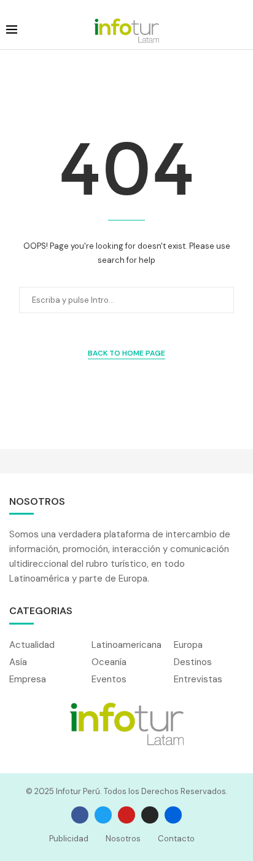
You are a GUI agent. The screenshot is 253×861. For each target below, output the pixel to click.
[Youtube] (126, 815)
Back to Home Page (126, 353)
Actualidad (32, 645)
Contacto (176, 838)
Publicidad (68, 838)
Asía (18, 662)
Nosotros (123, 838)
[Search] (241, 30)
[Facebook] (79, 815)
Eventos (108, 679)
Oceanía (108, 662)
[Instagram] (149, 815)
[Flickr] (173, 815)
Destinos (193, 662)
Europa (188, 645)
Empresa (27, 679)
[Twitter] (103, 815)
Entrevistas (198, 679)
